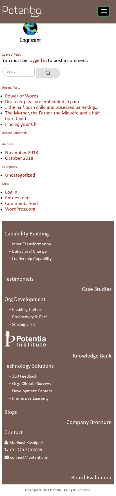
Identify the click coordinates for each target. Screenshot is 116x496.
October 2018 (19, 158)
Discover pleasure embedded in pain (42, 102)
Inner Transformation (31, 244)
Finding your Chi (21, 124)
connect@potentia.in (29, 457)
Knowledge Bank (92, 356)
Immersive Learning (30, 398)
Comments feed (21, 203)
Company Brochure (88, 422)
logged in (37, 60)
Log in (11, 192)
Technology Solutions (29, 366)
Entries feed (17, 198)
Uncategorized (20, 175)
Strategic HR (23, 324)
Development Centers (32, 391)
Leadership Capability (32, 259)
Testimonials (19, 279)
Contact (14, 433)
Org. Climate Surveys (31, 384)
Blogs (11, 412)
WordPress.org (20, 209)
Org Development (25, 299)
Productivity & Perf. (30, 317)
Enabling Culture (27, 309)
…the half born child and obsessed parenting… (51, 107)
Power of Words (21, 96)
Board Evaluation (91, 478)
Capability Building (27, 234)
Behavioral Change (29, 251)
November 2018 (21, 152)
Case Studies (96, 289)
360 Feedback (24, 376)
